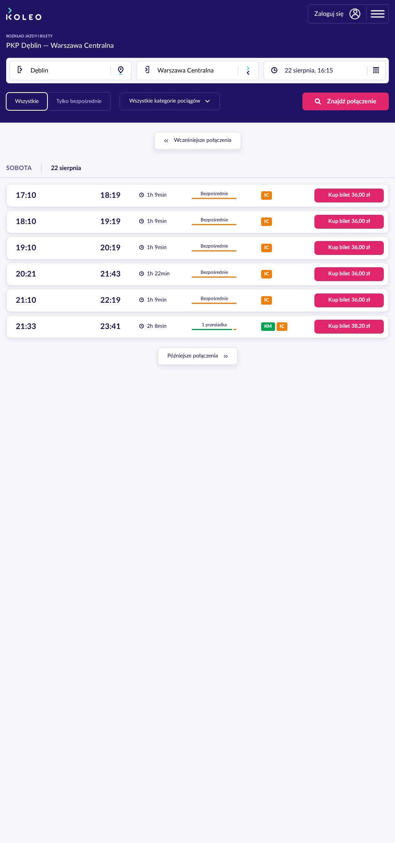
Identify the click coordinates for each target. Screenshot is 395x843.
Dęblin (31, 45)
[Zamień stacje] (248, 70)
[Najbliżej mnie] (120, 70)
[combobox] (70, 70)
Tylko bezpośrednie (78, 101)
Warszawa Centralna (82, 45)
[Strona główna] (23, 14)
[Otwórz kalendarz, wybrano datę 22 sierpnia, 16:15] (376, 70)
